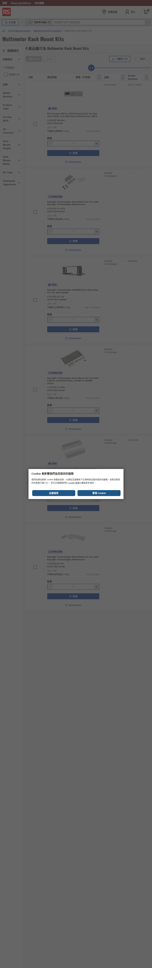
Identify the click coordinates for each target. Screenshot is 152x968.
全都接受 (53, 493)
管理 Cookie (99, 493)
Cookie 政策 (73, 482)
